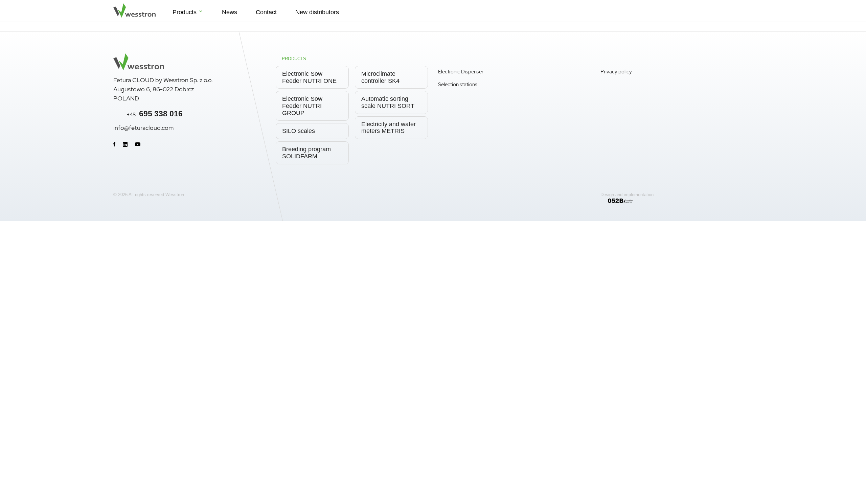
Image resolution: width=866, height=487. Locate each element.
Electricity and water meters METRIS (388, 128)
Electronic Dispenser (460, 72)
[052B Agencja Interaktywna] (680, 201)
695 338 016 (155, 113)
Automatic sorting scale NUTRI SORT (387, 102)
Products (185, 12)
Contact (266, 12)
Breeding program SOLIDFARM (306, 153)
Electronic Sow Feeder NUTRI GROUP (302, 105)
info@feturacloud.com (143, 128)
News (229, 12)
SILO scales (298, 130)
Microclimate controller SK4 (380, 77)
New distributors (317, 12)
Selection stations (457, 85)
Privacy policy (616, 72)
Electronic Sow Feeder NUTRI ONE (309, 77)
